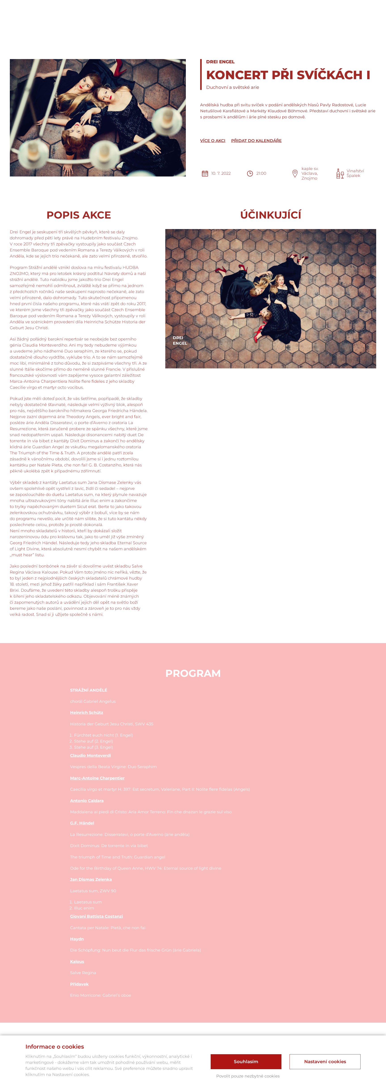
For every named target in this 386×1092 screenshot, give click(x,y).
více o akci (212, 140)
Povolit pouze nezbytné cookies (248, 1076)
